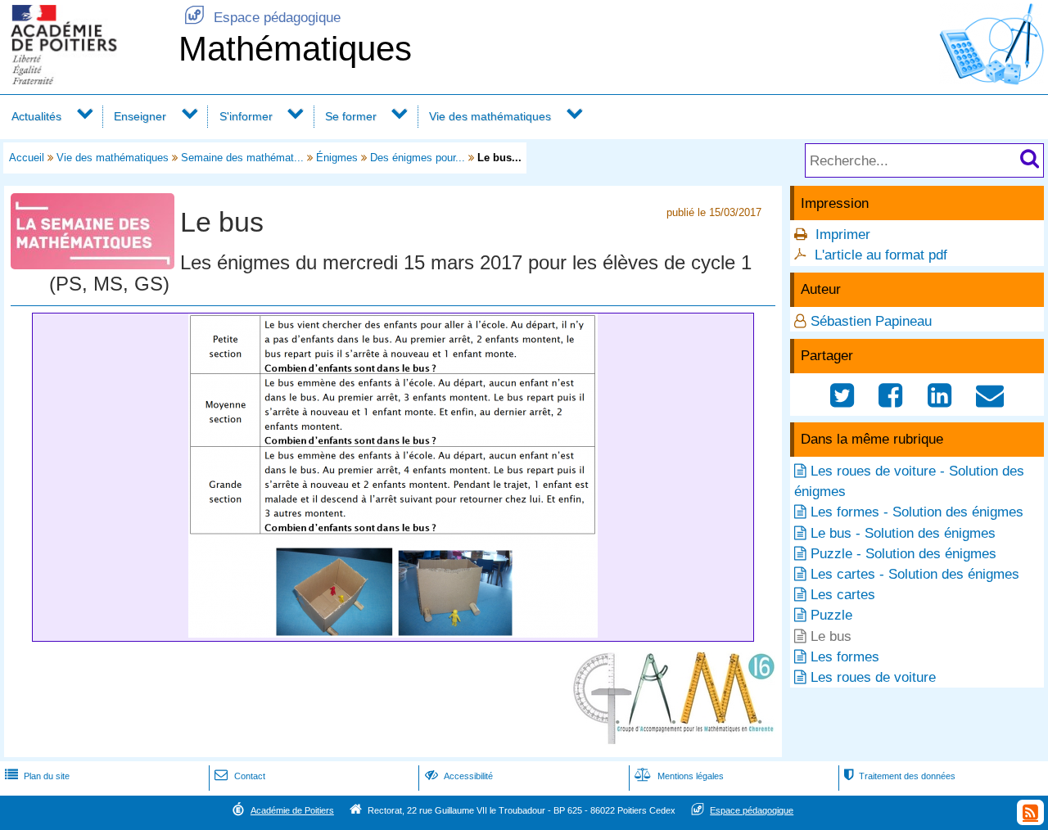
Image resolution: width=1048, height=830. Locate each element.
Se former (351, 116)
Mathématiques (295, 48)
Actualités (36, 116)
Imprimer (842, 234)
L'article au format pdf (881, 255)
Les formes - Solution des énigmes (917, 512)
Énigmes (337, 157)
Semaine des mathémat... (242, 157)
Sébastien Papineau (871, 321)
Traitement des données (899, 776)
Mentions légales (679, 776)
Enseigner (140, 116)
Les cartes (843, 594)
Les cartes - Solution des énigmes (915, 574)
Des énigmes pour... (417, 157)
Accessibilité (459, 776)
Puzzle (831, 615)
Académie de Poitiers (292, 810)
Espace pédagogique (262, 17)
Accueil (26, 157)
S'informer (246, 116)
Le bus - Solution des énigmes (903, 533)
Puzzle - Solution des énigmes (903, 554)
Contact (239, 776)
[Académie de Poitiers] (86, 80)
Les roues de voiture (873, 677)
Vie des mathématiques (490, 116)
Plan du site (37, 776)
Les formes (845, 657)
